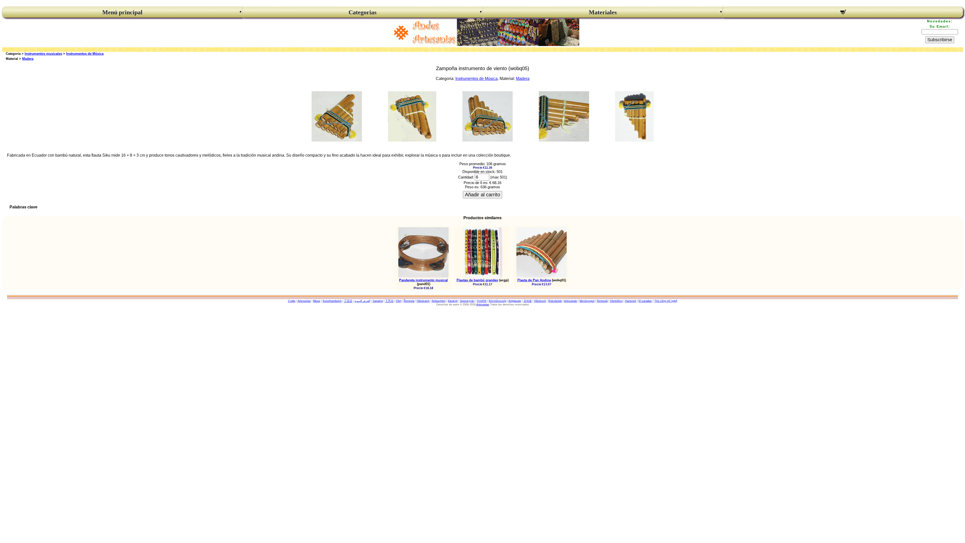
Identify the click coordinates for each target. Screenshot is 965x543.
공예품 (527, 300)
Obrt (398, 300)
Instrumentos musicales (43, 54)
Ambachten (439, 300)
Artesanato (570, 300)
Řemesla (409, 300)
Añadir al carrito (482, 194)
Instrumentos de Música (85, 54)
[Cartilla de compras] (843, 13)
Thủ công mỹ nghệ (665, 300)
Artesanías (304, 300)
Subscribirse (939, 39)
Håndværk (423, 300)
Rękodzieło (555, 300)
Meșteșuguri (587, 300)
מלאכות (482, 300)
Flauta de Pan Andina (534, 280)
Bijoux (316, 300)
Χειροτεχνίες (467, 300)
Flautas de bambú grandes (477, 280)
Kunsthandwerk (332, 300)
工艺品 (389, 300)
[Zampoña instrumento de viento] (337, 140)
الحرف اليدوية (362, 300)
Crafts (292, 300)
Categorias (362, 12)
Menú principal (122, 12)
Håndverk (540, 300)
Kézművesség (497, 300)
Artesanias (482, 304)
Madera (27, 59)
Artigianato (514, 300)
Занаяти (377, 300)
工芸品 (348, 300)
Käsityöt (453, 300)
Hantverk (630, 300)
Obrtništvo (616, 300)
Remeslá (602, 300)
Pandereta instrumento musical (423, 280)
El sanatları (645, 300)
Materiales (603, 12)
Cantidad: (466, 177)
